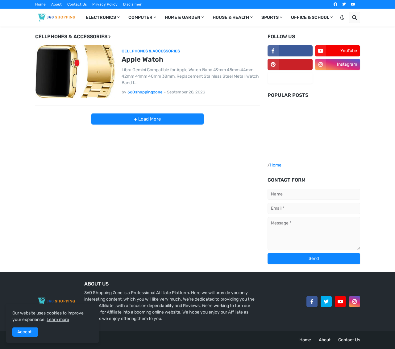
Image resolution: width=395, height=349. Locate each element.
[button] (342, 17)
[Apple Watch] (75, 71)
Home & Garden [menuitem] (182, 17)
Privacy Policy (105, 4)
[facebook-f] (290, 50)
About (56, 4)
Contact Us (77, 4)
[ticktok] (290, 78)
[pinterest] (290, 64)
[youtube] (353, 4)
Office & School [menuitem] (310, 17)
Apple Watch (142, 59)
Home (40, 4)
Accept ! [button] (25, 332)
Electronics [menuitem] (101, 17)
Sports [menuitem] (270, 17)
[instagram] (354, 301)
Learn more (58, 319)
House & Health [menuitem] (231, 17)
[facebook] (335, 4)
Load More (149, 119)
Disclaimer (132, 4)
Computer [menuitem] (140, 17)
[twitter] (344, 4)
